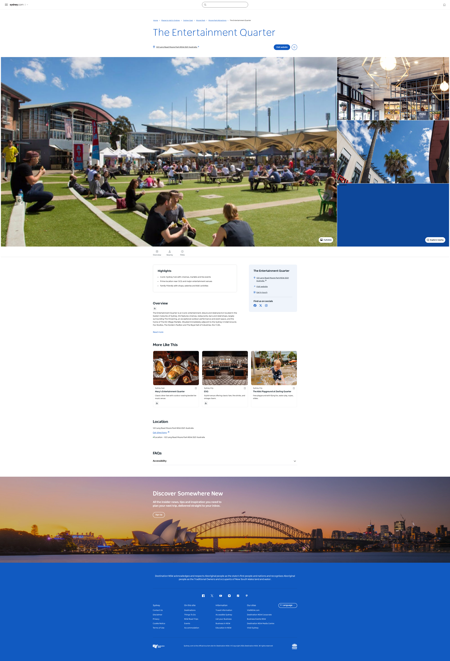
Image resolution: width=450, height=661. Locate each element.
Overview (157, 255)
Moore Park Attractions (217, 20)
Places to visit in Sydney (170, 20)
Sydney (156, 605)
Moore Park (200, 20)
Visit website (282, 47)
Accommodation (191, 628)
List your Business (224, 619)
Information (221, 605)
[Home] (16, 5)
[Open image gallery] (169, 246)
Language (287, 605)
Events (187, 623)
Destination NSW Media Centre (260, 623)
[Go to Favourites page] (444, 5)
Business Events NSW (256, 619)
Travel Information (224, 610)
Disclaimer (157, 615)
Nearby (170, 255)
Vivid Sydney (253, 628)
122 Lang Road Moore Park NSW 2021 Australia (176, 47)
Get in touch (261, 292)
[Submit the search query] (205, 4)
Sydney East (188, 20)
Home (155, 20)
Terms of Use (158, 628)
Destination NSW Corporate (259, 615)
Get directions (160, 433)
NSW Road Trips (191, 619)
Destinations (189, 610)
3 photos (328, 240)
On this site (189, 605)
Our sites (251, 605)
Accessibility (160, 461)
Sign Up (158, 515)
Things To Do (190, 615)
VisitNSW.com (253, 610)
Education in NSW (223, 628)
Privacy (156, 619)
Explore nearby (437, 240)
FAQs (182, 255)
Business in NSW (223, 623)
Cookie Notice (159, 623)
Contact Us (158, 610)
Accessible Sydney (224, 615)
